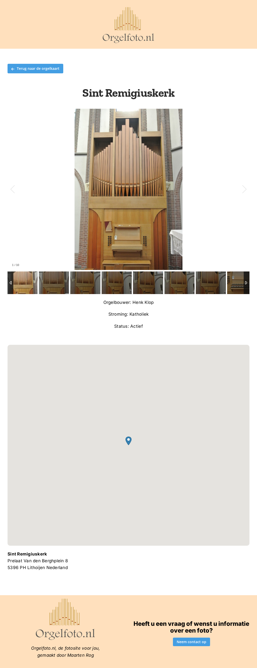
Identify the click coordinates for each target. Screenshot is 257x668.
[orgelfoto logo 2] (128, 8)
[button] (128, 440)
